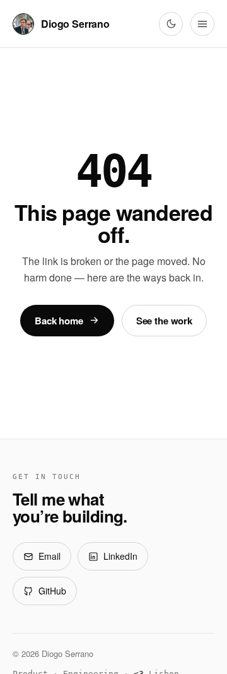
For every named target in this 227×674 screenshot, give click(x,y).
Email (49, 556)
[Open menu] (202, 24)
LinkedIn (120, 556)
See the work (164, 321)
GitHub (52, 590)
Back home (59, 321)
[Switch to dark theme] (171, 24)
